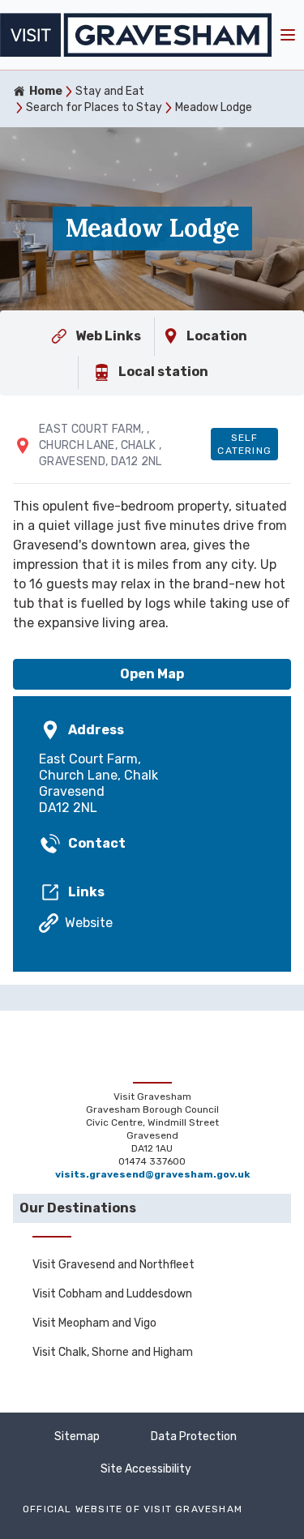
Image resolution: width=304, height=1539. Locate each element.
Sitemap (77, 1436)
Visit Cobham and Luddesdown (112, 1294)
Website (89, 922)
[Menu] (288, 35)
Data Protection (194, 1436)
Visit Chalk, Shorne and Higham (112, 1352)
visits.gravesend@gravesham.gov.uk (152, 1174)
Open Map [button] (152, 674)
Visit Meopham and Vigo (94, 1323)
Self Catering (244, 444)
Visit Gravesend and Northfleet (113, 1265)
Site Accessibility (146, 1469)
